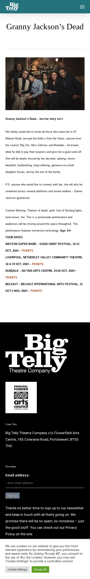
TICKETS (27, 250)
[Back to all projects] (44, 40)
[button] (82, 7)
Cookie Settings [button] (17, 569)
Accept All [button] (40, 569)
